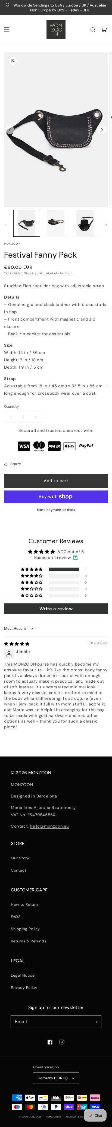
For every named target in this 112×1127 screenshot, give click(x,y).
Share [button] (15, 463)
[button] (7, 30)
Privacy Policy (24, 987)
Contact (18, 870)
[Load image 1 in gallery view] (26, 223)
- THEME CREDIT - (54, 1116)
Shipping (30, 273)
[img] (17, 644)
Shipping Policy (25, 928)
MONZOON (35, 1116)
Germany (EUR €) (53, 1078)
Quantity (11, 406)
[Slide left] (9, 129)
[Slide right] (102, 129)
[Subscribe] (95, 1022)
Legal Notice (23, 975)
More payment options (56, 510)
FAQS (15, 916)
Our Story (20, 858)
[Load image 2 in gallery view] (56, 223)
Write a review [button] (56, 609)
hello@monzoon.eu (49, 826)
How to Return (24, 904)
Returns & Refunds (28, 941)
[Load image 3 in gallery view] (85, 223)
